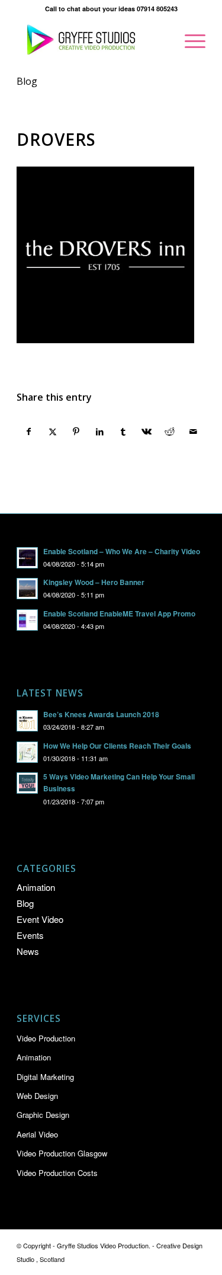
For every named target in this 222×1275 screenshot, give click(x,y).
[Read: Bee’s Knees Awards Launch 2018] (27, 720)
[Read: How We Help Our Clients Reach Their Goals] (27, 752)
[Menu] (189, 41)
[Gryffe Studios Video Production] (92, 41)
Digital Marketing (45, 1076)
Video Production (46, 1038)
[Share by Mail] (193, 432)
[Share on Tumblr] (123, 432)
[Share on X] (53, 432)
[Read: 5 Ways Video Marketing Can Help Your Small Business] (27, 783)
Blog (27, 81)
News (28, 951)
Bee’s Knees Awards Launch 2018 (101, 715)
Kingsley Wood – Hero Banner (93, 582)
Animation (36, 887)
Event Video (40, 919)
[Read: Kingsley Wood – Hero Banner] (27, 588)
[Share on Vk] (146, 432)
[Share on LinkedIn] (99, 432)
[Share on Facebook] (29, 432)
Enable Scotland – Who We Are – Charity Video (121, 552)
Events (30, 935)
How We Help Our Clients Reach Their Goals (117, 746)
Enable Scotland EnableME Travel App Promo (119, 614)
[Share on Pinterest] (76, 432)
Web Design (37, 1095)
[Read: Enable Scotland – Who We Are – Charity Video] (27, 557)
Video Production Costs (57, 1172)
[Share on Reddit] (170, 432)
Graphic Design (43, 1114)
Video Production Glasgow (62, 1153)
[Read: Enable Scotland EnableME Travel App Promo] (27, 620)
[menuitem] (189, 41)
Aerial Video (37, 1134)
